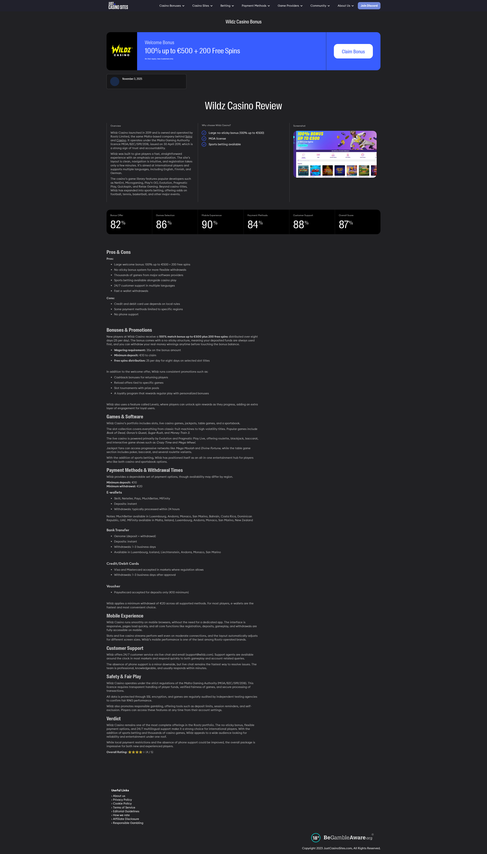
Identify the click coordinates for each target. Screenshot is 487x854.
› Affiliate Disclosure (125, 819)
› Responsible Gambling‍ (127, 823)
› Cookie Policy (121, 803)
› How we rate (120, 815)
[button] (172, 5)
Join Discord (369, 5)
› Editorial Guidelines (125, 811)
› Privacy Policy (121, 799)
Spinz (188, 136)
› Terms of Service (123, 807)
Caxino (121, 140)
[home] (117, 5)
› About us (118, 796)
